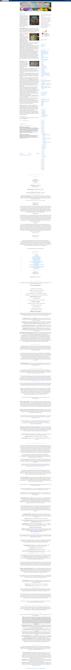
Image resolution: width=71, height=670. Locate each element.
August (43, 148)
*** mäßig (42, 112)
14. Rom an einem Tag (44, 68)
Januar (43, 157)
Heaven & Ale (22, 13)
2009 (42, 168)
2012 (42, 164)
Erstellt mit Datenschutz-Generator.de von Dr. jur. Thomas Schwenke (35, 200)
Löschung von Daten (36, 265)
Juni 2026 (42, 104)
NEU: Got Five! (43, 50)
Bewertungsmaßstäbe (44, 27)
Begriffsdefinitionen (36, 268)
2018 (42, 131)
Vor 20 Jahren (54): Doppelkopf (46, 138)
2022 (42, 126)
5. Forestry (42, 58)
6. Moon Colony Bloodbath (44, 59)
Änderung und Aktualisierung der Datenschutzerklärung (36, 266)
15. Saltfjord (42, 69)
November (43, 144)
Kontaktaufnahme (36, 263)
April (43, 153)
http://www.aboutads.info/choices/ (25, 422)
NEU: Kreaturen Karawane (44, 51)
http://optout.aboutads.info (33, 423)
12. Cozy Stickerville (44, 66)
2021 (42, 127)
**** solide (42, 113)
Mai (42, 152)
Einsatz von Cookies (36, 260)
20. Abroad (42, 76)
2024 (42, 123)
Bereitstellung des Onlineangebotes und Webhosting (36, 264)
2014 (42, 161)
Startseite (29, 153)
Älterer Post (37, 153)
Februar (43, 156)
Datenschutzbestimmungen (23, 132)
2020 (42, 128)
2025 (42, 122)
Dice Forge (43, 139)
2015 (42, 160)
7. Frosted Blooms (43, 60)
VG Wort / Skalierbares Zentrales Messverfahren (36, 261)
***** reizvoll (42, 114)
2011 (42, 165)
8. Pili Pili (42, 61)
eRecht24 (37, 232)
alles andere (42, 46)
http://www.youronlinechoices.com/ (40, 422)
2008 (42, 169)
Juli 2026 (42, 103)
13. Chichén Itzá (43, 67)
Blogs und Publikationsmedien (36, 262)
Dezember (43, 133)
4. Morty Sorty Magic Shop (44, 57)
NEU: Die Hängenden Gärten (45, 52)
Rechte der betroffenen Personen (36, 267)
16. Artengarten (43, 70)
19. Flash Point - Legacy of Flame (45, 75)
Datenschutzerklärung (44, 39)
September (43, 147)
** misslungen (43, 111)
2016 (42, 159)
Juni (43, 151)
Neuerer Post (21, 153)
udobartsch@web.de (38, 185)
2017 (42, 132)
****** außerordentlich (44, 115)
